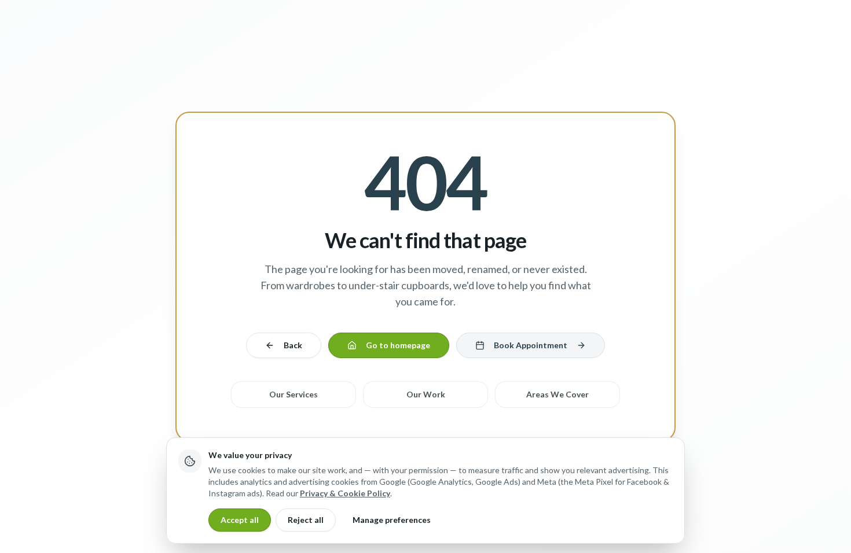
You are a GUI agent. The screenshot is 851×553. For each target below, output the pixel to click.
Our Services (293, 394)
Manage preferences (392, 520)
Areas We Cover (557, 394)
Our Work (425, 394)
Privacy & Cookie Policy (345, 493)
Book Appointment (530, 345)
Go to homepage (398, 345)
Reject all (306, 520)
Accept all (240, 520)
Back (293, 345)
